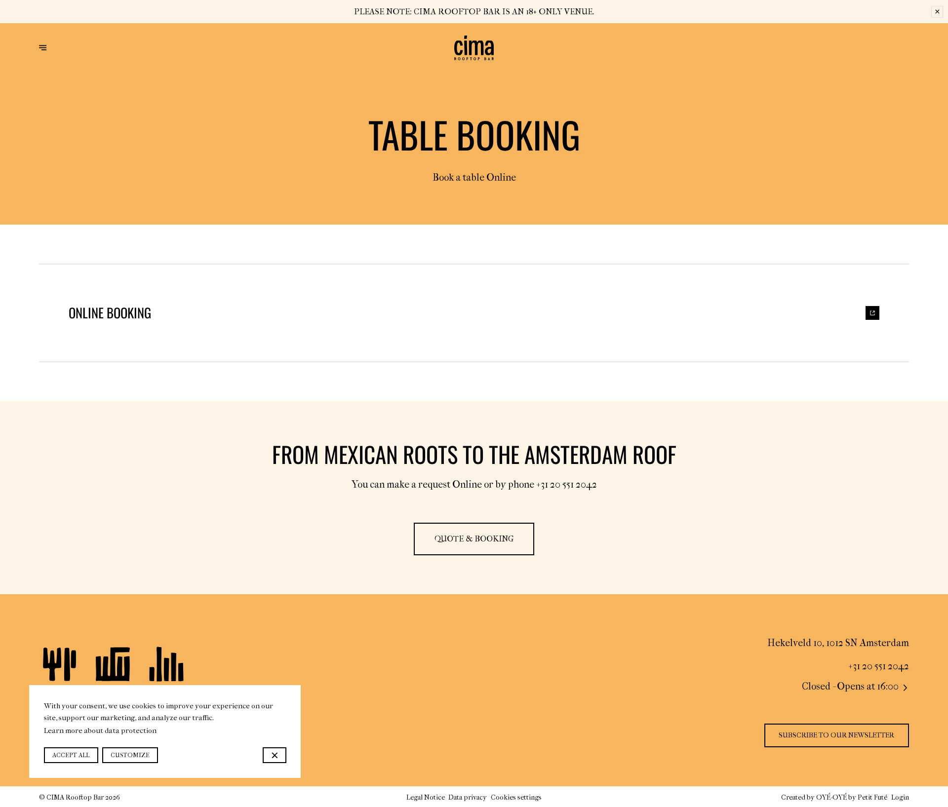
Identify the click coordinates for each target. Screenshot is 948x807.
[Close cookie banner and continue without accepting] (274, 755)
